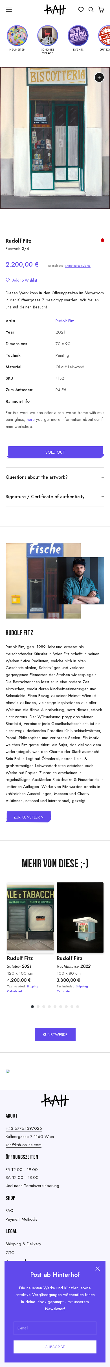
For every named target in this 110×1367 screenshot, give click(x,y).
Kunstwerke (55, 1034)
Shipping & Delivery (23, 1244)
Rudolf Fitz (18, 241)
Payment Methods (21, 1219)
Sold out (55, 452)
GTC (10, 1253)
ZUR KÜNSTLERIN (28, 817)
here (31, 419)
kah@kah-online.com (23, 1145)
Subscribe (55, 1347)
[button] (21, 280)
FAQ (10, 1210)
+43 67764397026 (24, 1128)
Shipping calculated (78, 266)
